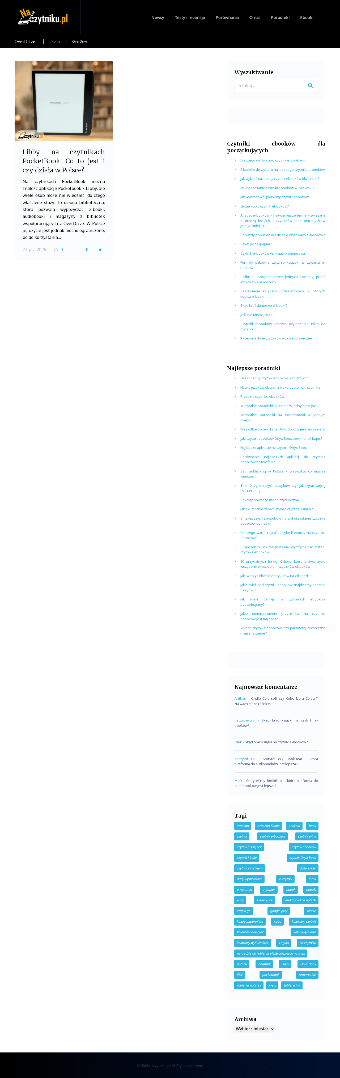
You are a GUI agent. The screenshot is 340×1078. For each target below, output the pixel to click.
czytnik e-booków (272, 836)
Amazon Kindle (268, 825)
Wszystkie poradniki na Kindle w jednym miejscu (279, 405)
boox (312, 825)
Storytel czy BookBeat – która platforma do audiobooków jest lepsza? (276, 761)
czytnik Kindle (247, 857)
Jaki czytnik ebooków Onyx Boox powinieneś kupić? (281, 438)
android (294, 825)
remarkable (307, 974)
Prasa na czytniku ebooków (262, 396)
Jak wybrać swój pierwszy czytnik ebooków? (275, 196)
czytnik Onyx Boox (302, 857)
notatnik (264, 964)
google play (278, 911)
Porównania (227, 17)
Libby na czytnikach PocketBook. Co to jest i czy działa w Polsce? (64, 161)
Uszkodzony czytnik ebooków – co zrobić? (274, 378)
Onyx (285, 964)
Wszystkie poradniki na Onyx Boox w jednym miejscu (282, 429)
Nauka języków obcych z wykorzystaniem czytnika (280, 387)
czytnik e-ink (307, 836)
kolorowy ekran (304, 932)
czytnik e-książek (249, 847)
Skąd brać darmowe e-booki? (263, 305)
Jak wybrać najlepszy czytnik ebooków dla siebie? (279, 178)
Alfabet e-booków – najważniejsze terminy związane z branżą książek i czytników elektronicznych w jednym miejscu (282, 220)
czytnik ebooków (304, 847)
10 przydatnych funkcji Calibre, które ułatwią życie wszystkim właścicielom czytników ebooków (282, 564)
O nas (254, 17)
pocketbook (270, 974)
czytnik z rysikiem (249, 868)
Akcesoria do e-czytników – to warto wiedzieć (276, 338)
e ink (240, 900)
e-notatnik (244, 889)
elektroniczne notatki (300, 900)
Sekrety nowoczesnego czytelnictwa (269, 499)
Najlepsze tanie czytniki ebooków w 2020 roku (277, 187)
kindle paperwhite (250, 921)
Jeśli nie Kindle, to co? (257, 314)
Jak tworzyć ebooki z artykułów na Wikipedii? (275, 575)
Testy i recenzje (190, 17)
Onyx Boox (308, 964)
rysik (272, 985)
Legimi (284, 942)
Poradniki (280, 17)
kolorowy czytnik (304, 921)
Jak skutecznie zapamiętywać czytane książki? (276, 509)
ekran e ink (264, 900)
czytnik (242, 836)
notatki (242, 964)
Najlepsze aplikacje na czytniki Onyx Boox (273, 447)
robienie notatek (249, 985)
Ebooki (306, 17)
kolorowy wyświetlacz (252, 942)
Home (56, 41)
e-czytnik (285, 879)
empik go (243, 911)
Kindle (311, 911)
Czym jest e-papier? (256, 244)
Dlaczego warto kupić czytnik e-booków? (272, 160)
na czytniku (307, 942)
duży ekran (308, 868)
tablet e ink (292, 985)
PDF (240, 974)
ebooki (311, 889)
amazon (243, 825)
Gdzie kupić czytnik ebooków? (264, 206)
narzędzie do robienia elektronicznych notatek (271, 953)
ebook (290, 889)
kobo (277, 921)
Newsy (157, 17)
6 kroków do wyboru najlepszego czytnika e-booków (282, 169)
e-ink (312, 879)
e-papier (268, 889)
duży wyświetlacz (249, 879)
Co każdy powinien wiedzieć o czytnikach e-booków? (282, 235)
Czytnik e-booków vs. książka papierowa (272, 253)
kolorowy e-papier (250, 932)
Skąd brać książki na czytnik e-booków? (276, 742)
